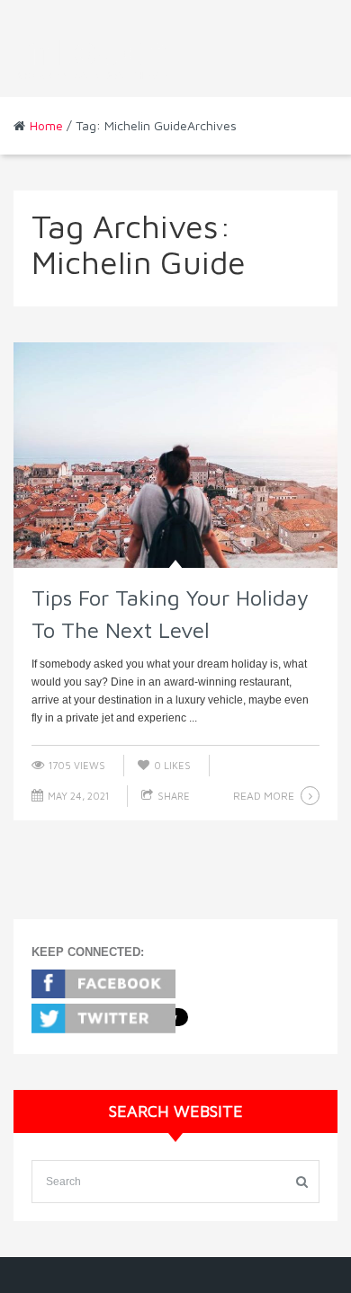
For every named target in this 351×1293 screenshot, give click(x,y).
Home (46, 125)
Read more (263, 795)
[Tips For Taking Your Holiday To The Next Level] (176, 455)
